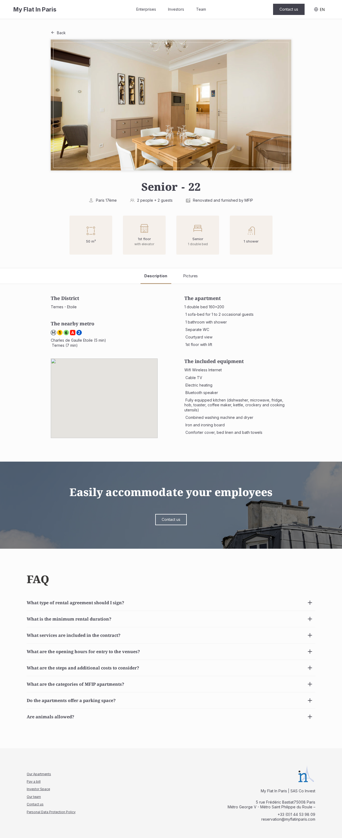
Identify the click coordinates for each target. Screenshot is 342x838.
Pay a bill (34, 781)
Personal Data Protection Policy (51, 812)
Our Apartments (39, 774)
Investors (176, 9)
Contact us (35, 804)
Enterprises (146, 9)
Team (201, 9)
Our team (34, 797)
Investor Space (38, 789)
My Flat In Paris (34, 9)
